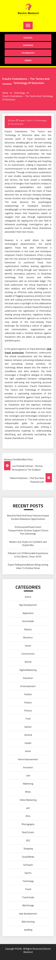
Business (28, 637)
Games (28, 60)
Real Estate (28, 832)
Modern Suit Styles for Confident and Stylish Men (28, 543)
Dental (28, 662)
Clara (12, 120)
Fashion (28, 694)
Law (28, 775)
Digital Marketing (28, 670)
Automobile (28, 621)
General (28, 37)
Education (28, 678)
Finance (28, 702)
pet (28, 808)
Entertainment (28, 686)
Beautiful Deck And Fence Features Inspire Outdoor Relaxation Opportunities (28, 517)
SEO (28, 840)
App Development (28, 605)
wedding (28, 930)
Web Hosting (28, 921)
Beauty (28, 629)
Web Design (28, 905)
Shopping (28, 45)
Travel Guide (28, 897)
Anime (28, 597)
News (28, 791)
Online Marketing (28, 800)
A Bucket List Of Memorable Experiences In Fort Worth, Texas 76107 (28, 554)
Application (28, 613)
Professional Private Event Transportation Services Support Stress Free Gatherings (28, 530)
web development (28, 913)
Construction (28, 653)
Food (28, 718)
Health (28, 743)
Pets (28, 816)
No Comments (17, 123)
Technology (28, 52)
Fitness (28, 710)
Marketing (28, 783)
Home (28, 751)
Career (28, 645)
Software (28, 865)
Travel (28, 889)
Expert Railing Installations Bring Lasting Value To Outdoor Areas (28, 566)
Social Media (28, 857)
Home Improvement (28, 759)
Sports (28, 873)
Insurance (28, 767)
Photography (28, 824)
